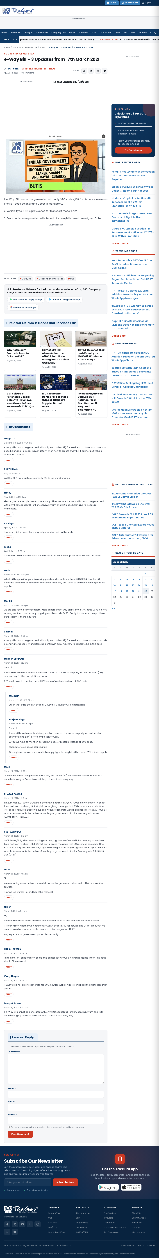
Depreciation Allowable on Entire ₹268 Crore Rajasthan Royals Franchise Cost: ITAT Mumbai (131, 413)
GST (94, 32)
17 (115, 591)
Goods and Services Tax (25, 47)
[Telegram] (15, 1232)
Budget (29, 32)
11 (121, 585)
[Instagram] (37, 1224)
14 (139, 585)
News (42, 47)
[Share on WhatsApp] (98, 71)
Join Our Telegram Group (66, 299)
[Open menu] (153, 11)
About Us (136, 1213)
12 (127, 585)
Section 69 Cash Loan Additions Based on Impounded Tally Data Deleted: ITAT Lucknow (131, 371)
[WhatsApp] (7, 1232)
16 (152, 585)
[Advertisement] (27, 110)
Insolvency (81, 1227)
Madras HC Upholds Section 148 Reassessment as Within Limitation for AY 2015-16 (131, 202)
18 (121, 591)
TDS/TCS (52, 1227)
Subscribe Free (65, 1182)
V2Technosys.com (62, 1245)
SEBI (133, 32)
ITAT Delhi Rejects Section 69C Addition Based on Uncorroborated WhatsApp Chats (133, 356)
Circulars (108, 1217)
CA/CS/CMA (82, 1232)
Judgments (110, 1222)
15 (146, 585)
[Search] (155, 32)
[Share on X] (84, 71)
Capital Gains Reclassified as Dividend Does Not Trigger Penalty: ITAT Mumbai (132, 324)
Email (11, 1101)
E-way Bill (26, 278)
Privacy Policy (127, 1245)
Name (12, 1088)
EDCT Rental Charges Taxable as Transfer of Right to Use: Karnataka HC (131, 217)
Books (113, 2)
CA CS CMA (105, 32)
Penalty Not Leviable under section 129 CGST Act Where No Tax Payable (133, 175)
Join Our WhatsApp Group (27, 299)
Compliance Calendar (115, 1227)
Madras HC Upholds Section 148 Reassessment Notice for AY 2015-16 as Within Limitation (132, 232)
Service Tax (42, 32)
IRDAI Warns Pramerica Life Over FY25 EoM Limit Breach (99, 39)
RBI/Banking (82, 1222)
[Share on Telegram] (104, 71)
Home (4, 32)
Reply (9, 460)
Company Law (58, 32)
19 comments (27, 72)
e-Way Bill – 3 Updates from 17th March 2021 (52, 59)
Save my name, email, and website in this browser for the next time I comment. (48, 1127)
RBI (125, 32)
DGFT (117, 32)
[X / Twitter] (15, 1224)
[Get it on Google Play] (108, 1187)
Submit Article (139, 1217)
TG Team (13, 68)
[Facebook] (7, 1224)
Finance (143, 32)
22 (145, 591)
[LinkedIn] (30, 1224)
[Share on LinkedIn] (91, 71)
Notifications (110, 1213)
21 (139, 591)
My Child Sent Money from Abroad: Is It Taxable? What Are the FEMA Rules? (132, 398)
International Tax (56, 1232)
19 (127, 591)
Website (12, 1114)
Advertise (137, 1222)
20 (133, 591)
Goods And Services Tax (51, 278)
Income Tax (15, 32)
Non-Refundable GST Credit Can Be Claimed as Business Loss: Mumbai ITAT (131, 264)
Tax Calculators (112, 1232)
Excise (72, 32)
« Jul (114, 608)
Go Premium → (133, 150)
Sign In (148, 2)
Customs (83, 32)
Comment (14, 1051)
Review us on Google (24, 307)
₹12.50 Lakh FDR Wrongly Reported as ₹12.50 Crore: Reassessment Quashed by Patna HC (132, 309)
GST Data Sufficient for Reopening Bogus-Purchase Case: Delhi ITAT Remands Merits (132, 279)
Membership (138, 1232)
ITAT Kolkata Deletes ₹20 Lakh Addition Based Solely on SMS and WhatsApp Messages (132, 294)
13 (133, 585)
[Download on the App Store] (131, 1187)
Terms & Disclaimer (146, 1245)
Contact (136, 1227)
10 (115, 585)
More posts (118, 243)
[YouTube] (22, 1224)
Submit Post (131, 2)
